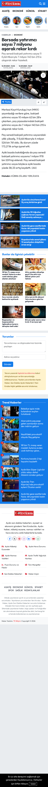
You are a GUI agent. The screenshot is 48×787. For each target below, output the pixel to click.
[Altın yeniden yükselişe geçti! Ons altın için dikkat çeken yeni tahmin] (35, 264)
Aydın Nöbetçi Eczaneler (9, 547)
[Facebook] (10, 539)
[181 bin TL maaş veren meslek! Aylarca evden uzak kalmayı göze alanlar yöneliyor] (12, 264)
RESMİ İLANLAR (32, 590)
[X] (14, 539)
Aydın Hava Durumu (37, 546)
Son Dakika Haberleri (13, 574)
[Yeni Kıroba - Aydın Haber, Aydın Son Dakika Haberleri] (11, 4)
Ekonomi (18, 35)
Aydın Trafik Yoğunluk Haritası (35, 557)
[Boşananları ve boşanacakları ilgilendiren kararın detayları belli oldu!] (12, 311)
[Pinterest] (19, 539)
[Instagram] (24, 539)
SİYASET (42, 10)
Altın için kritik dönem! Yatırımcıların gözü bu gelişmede (34, 299)
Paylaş (8, 102)
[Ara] (40, 3)
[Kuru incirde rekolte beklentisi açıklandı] (12, 289)
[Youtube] (33, 539)
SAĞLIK (19, 590)
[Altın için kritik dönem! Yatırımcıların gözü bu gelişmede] (35, 289)
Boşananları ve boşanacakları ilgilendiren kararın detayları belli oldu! (10, 323)
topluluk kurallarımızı (26, 373)
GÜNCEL (30, 10)
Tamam (33, 784)
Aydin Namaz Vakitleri (9, 557)
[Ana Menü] (44, 3)
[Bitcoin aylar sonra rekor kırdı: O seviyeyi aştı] (35, 311)
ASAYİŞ (5, 10)
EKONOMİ (18, 10)
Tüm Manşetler (34, 565)
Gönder (7, 364)
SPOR (11, 590)
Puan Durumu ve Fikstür (10, 566)
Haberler (6, 35)
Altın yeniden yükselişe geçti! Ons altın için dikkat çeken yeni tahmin (34, 275)
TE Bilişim (16, 621)
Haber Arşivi (33, 574)
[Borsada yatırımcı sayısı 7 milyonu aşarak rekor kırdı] (24, 85)
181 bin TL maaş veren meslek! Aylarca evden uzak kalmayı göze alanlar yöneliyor (11, 275)
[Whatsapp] (38, 539)
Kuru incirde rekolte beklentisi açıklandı (10, 298)
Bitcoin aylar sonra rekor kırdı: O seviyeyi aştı (35, 321)
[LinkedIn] (29, 539)
